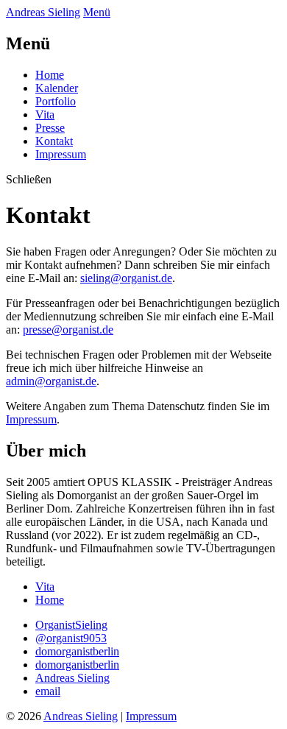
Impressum (60, 154)
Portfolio (55, 101)
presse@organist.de (68, 329)
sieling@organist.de (126, 278)
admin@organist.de (51, 381)
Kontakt (54, 141)
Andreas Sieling (80, 716)
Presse (50, 128)
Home (49, 74)
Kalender (56, 88)
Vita (44, 114)
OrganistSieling (71, 625)
